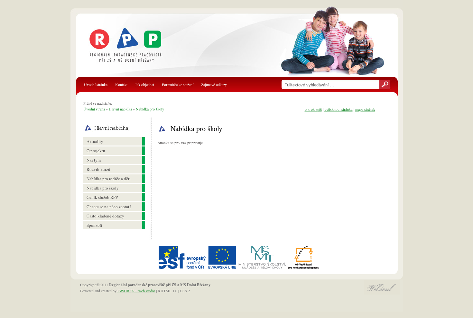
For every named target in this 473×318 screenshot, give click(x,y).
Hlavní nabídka (120, 108)
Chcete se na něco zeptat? (109, 206)
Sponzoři (94, 225)
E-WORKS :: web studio (136, 290)
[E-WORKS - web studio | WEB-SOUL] (382, 293)
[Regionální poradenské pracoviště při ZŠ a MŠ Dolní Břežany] (132, 48)
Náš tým (94, 160)
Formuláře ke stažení (177, 84)
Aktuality (95, 141)
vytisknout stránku (338, 109)
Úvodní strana (94, 108)
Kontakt (121, 84)
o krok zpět (313, 109)
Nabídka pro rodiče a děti (109, 178)
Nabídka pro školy (150, 108)
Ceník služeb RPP (102, 197)
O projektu (96, 151)
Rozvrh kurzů (98, 169)
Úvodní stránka (95, 84)
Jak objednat (144, 84)
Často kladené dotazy (105, 216)
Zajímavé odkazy (214, 84)
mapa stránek (365, 109)
